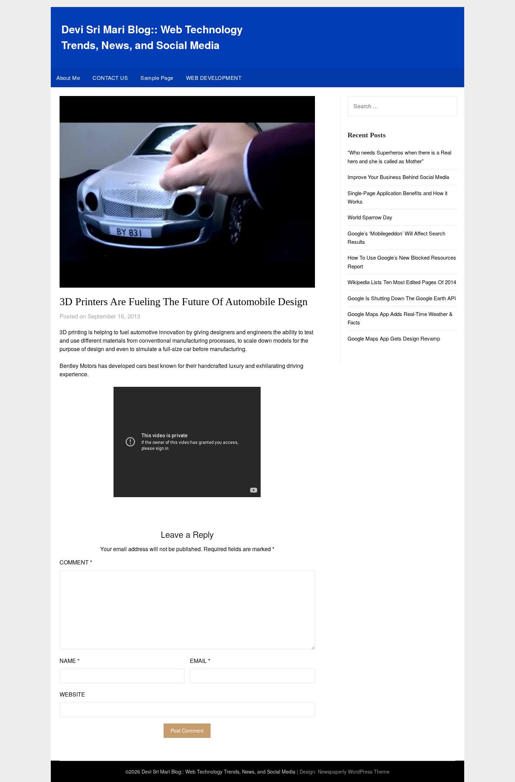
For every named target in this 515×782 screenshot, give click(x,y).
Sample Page (156, 77)
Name (70, 661)
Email (200, 661)
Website (72, 694)
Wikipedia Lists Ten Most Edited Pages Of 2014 (402, 282)
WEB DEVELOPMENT (214, 77)
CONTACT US (110, 77)
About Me (68, 77)
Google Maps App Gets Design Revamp (394, 338)
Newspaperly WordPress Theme (354, 771)
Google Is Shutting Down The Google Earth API (402, 298)
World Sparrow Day (370, 217)
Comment (76, 562)
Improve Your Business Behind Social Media (398, 176)
